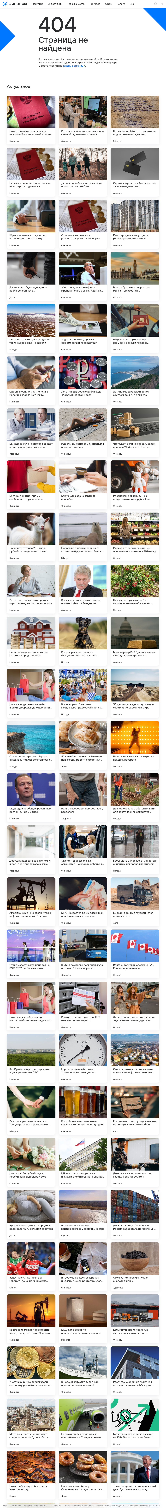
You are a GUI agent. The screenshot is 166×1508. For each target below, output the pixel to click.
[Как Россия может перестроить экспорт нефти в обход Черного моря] (31, 1318)
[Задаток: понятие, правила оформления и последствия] (83, 328)
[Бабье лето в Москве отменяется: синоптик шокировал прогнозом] (135, 849)
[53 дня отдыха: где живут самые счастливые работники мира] (135, 693)
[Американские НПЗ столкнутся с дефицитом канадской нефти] (31, 901)
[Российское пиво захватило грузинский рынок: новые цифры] (83, 1110)
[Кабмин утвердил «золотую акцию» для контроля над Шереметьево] (135, 1318)
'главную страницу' (74, 65)
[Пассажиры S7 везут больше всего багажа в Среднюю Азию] (83, 1423)
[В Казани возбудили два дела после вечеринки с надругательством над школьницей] (31, 276)
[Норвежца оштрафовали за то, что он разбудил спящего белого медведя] (83, 537)
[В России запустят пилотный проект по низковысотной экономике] (83, 1370)
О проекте (56, 1505)
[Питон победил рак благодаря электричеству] (31, 1475)
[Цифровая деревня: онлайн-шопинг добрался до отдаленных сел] (31, 693)
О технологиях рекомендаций (110, 1505)
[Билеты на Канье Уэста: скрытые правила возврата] (135, 745)
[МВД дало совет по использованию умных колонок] (83, 1318)
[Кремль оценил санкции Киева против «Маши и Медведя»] (83, 589)
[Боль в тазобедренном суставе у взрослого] (83, 797)
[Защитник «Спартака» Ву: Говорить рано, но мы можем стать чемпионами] (31, 1266)
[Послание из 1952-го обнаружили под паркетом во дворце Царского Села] (135, 120)
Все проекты (40, 1505)
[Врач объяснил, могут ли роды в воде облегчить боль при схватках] (31, 1214)
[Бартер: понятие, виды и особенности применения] (31, 484)
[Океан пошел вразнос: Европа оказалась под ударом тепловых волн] (31, 745)
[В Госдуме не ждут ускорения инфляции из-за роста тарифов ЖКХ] (83, 1266)
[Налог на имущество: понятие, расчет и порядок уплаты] (31, 641)
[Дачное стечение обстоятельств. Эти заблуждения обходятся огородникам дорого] (135, 797)
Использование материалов (140, 1505)
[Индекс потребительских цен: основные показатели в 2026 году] (135, 537)
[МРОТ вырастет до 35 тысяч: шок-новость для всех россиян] (83, 901)
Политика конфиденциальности (79, 1505)
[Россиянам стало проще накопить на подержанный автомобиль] (135, 1110)
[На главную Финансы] (17, 4)
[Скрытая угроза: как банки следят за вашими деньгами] (135, 172)
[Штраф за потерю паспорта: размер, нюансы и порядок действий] (135, 328)
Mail (5, 1505)
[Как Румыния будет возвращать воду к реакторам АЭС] (31, 1058)
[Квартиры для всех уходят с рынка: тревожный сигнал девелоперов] (135, 224)
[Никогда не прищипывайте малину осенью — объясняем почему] (135, 589)
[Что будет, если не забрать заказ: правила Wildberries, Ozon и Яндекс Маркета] (135, 432)
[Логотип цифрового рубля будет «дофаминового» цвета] (83, 380)
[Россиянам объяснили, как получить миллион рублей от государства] (135, 484)
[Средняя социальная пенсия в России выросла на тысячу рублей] (31, 380)
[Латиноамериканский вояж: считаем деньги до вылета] (135, 380)
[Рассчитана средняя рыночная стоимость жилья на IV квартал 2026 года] (135, 1370)
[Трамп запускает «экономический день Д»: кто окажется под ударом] (135, 1475)
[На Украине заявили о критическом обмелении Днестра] (83, 1214)
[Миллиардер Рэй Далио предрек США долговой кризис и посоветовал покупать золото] (135, 641)
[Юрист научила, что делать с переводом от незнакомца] (31, 224)
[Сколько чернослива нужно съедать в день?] (135, 1266)
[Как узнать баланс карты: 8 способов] (83, 484)
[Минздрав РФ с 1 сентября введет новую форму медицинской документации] (31, 432)
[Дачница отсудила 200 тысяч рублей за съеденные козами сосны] (31, 537)
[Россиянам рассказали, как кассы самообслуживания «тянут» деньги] (83, 120)
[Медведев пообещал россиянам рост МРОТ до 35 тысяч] (31, 797)
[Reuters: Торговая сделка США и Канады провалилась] (135, 953)
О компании (15, 1505)
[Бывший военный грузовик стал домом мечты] (135, 901)
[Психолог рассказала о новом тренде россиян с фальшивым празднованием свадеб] (31, 1110)
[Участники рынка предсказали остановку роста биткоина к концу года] (31, 1370)
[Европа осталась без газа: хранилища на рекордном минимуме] (83, 1058)
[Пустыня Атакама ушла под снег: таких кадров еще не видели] (31, 328)
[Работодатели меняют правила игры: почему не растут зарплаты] (31, 589)
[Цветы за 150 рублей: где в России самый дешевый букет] (31, 1162)
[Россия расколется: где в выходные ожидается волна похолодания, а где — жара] (83, 641)
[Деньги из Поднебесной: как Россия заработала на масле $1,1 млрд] (135, 1214)
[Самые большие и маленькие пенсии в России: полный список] (31, 120)
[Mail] (5, 4)
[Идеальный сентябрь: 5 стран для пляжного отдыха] (83, 432)
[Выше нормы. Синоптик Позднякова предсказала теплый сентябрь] (83, 693)
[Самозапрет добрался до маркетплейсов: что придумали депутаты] (31, 1006)
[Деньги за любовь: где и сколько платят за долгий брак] (83, 172)
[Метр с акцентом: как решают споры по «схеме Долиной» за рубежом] (31, 1423)
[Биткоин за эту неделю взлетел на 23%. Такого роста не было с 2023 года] (135, 1423)
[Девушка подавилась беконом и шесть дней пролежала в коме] (31, 849)
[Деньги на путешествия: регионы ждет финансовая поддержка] (135, 1006)
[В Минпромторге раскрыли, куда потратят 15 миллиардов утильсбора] (83, 953)
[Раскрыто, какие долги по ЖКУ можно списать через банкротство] (83, 1006)
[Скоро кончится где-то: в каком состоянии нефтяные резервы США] (135, 1058)
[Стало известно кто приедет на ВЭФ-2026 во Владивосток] (31, 953)
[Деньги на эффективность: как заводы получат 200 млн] (135, 1162)
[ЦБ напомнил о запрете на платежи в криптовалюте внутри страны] (83, 1162)
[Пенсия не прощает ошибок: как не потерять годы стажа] (31, 172)
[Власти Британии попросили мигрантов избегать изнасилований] (135, 276)
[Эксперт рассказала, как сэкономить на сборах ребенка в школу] (83, 849)
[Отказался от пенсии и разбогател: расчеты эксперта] (83, 224)
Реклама (28, 1505)
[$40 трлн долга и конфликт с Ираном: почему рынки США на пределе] (83, 276)
